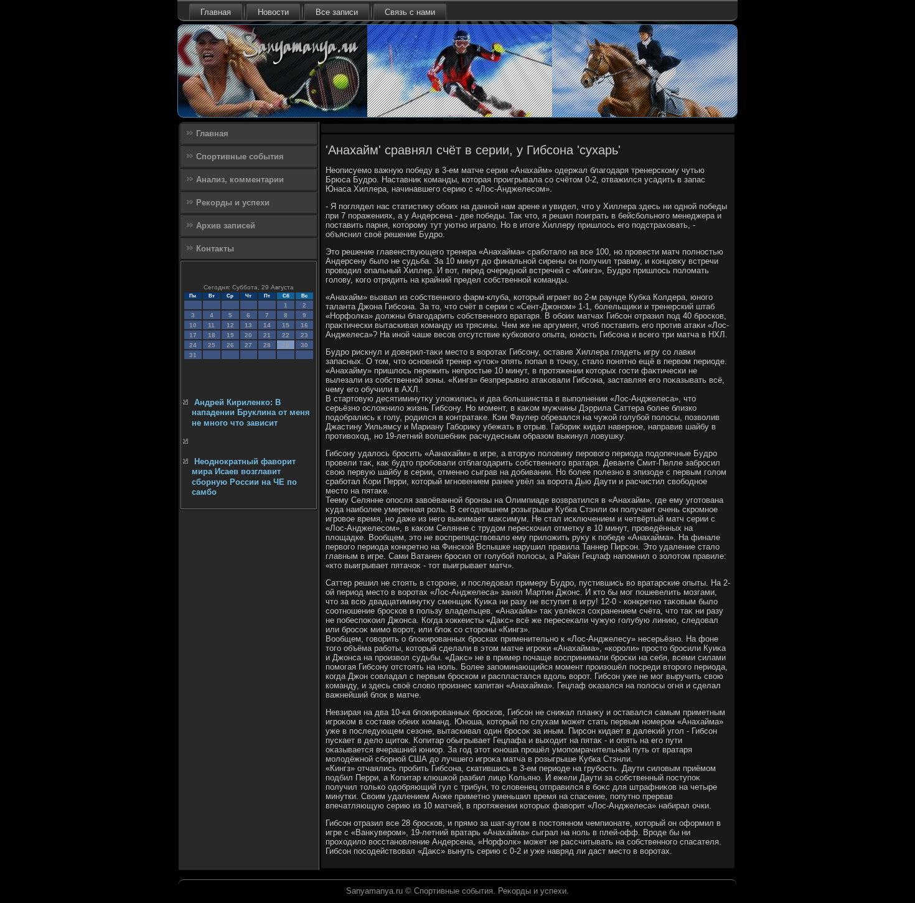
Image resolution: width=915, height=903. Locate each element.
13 (248, 325)
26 (230, 345)
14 (267, 325)
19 (230, 335)
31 (193, 355)
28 (267, 345)
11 (211, 325)
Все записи (337, 12)
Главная (215, 12)
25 (211, 345)
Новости (273, 12)
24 (193, 345)
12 (230, 325)
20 (248, 335)
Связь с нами (410, 12)
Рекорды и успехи (233, 202)
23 (304, 335)
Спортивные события (240, 156)
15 (285, 325)
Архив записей (225, 225)
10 (193, 325)
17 (193, 335)
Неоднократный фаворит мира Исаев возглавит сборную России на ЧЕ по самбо (244, 477)
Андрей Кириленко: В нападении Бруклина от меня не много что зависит (251, 413)
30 (304, 345)
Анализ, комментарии (240, 179)
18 (211, 335)
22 (285, 335)
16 (304, 325)
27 (248, 345)
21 (267, 335)
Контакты (215, 248)
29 (285, 345)
